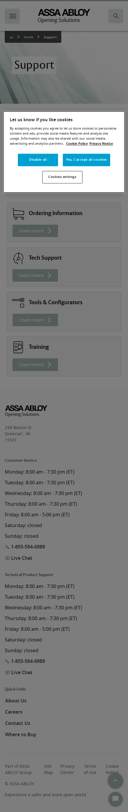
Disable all (38, 159)
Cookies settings (62, 176)
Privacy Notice (101, 143)
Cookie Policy (77, 143)
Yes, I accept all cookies (86, 159)
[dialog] (64, 152)
